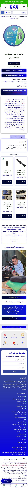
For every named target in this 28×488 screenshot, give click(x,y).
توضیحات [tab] (21, 137)
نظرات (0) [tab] (13, 137)
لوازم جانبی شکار (19, 17)
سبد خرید (4, 487)
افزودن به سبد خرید (14, 63)
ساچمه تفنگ (10, 17)
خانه (26, 17)
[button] (24, 7)
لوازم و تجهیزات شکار (19, 465)
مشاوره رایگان (23, 487)
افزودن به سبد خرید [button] (21, 182)
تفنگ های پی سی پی (9, 465)
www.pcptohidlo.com (22, 464)
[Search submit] (2, 12)
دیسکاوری (19, 86)
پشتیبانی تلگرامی (17, 92)
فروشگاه (16, 487)
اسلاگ (17, 82)
